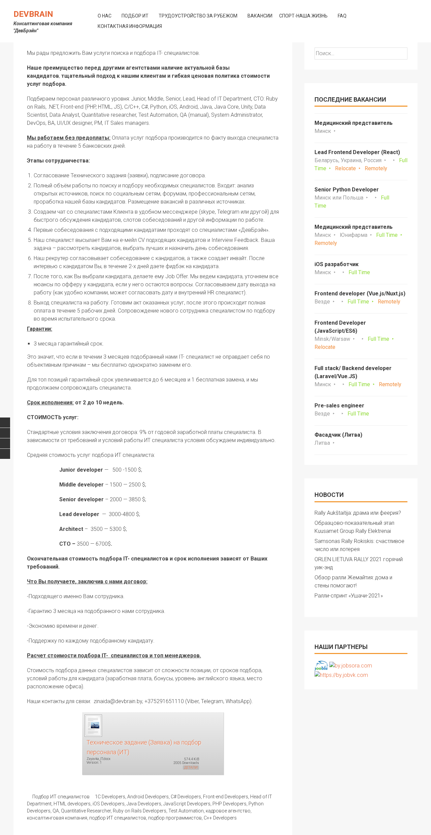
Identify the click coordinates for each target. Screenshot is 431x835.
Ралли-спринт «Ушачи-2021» (348, 595)
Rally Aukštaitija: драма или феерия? (357, 513)
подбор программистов (175, 818)
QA (56, 810)
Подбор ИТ (135, 16)
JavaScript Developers (186, 803)
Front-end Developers (225, 796)
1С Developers (110, 796)
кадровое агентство (228, 810)
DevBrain (33, 14)
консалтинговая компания (57, 818)
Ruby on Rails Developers (139, 810)
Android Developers (148, 796)
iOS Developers (109, 803)
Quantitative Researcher (86, 810)
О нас (104, 16)
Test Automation (186, 810)
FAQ (342, 16)
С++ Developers (220, 818)
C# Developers (186, 796)
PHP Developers (229, 803)
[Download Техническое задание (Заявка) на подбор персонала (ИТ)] (93, 725)
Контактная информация (130, 26)
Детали (191, 767)
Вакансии (259, 16)
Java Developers (144, 803)
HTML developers (72, 803)
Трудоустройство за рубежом (198, 16)
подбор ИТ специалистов (117, 818)
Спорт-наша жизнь (303, 16)
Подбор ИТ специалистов (61, 796)
